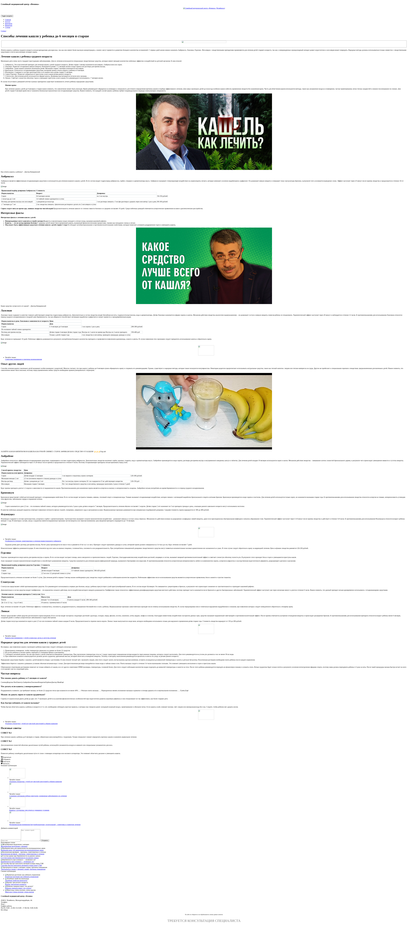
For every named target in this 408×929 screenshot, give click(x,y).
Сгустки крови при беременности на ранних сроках (20, 858)
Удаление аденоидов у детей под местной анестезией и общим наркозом (31, 723)
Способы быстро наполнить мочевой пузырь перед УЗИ (21, 865)
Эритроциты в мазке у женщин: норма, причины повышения (23, 869)
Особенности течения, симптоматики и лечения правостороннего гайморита (33, 541)
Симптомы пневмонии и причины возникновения (23, 359)
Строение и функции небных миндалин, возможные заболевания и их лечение (38, 796)
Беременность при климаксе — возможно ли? (17, 862)
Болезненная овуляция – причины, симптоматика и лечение (22, 854)
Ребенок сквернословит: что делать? (18, 888)
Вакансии (8, 25)
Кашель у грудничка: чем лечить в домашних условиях (29, 810)
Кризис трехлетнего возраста (15, 884)
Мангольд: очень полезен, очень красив (19, 892)
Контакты (8, 23)
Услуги (7, 22)
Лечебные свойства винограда (16, 880)
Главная (8, 20)
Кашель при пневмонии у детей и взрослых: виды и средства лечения (30, 638)
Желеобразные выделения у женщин (14, 846)
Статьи (7, 27)
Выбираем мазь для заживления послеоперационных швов (22, 850)
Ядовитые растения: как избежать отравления (21, 877)
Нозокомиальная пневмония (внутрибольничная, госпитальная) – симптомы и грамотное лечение (45, 824)
